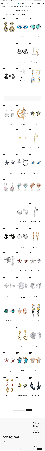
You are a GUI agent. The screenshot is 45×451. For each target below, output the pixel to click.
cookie (34, 448)
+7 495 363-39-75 (8, 0)
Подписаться (28, 409)
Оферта (4, 441)
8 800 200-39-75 (3, 0)
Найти (43, 6)
